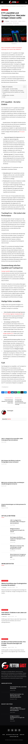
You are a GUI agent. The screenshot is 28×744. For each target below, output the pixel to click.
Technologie (5, 9)
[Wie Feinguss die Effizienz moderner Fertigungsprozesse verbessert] (14, 451)
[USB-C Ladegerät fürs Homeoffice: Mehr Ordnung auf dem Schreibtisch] (14, 430)
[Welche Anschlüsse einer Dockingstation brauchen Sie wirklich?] (14, 574)
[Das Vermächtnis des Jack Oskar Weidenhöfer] (5, 688)
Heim (3, 734)
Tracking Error (5, 387)
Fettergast (7, 21)
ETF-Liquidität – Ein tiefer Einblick (10, 88)
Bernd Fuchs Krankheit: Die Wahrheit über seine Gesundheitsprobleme (17, 696)
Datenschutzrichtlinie (12, 734)
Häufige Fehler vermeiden (8, 95)
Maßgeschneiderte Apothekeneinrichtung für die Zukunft (17, 530)
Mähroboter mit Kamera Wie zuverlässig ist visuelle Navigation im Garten (17, 547)
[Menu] (2, 2)
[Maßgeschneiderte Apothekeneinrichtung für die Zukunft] (5, 530)
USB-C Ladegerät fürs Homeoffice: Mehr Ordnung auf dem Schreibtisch (17, 522)
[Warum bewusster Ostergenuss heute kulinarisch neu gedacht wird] (5, 556)
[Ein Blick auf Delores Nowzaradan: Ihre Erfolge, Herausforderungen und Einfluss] (14, 633)
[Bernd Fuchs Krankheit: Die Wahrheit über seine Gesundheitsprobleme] (5, 696)
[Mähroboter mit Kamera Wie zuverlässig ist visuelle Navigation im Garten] (14, 473)
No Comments (9, 23)
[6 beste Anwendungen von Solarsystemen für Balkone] (14, 495)
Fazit (4, 97)
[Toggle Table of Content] (23, 87)
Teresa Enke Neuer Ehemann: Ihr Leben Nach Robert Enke (7, 401)
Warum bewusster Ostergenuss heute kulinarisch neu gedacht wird (18, 556)
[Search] (26, 2)
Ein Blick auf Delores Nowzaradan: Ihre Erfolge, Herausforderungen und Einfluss (13, 643)
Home (2, 6)
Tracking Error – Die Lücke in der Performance (13, 90)
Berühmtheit (5, 609)
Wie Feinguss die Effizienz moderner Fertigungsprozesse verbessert (17, 539)
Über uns (22, 734)
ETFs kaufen (22, 131)
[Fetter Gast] (14, 2)
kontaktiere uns (14, 736)
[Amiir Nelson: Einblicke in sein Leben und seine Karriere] (14, 603)
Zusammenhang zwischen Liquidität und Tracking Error (13, 93)
